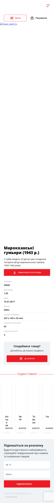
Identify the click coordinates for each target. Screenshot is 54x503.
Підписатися (24, 484)
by (10, 497)
